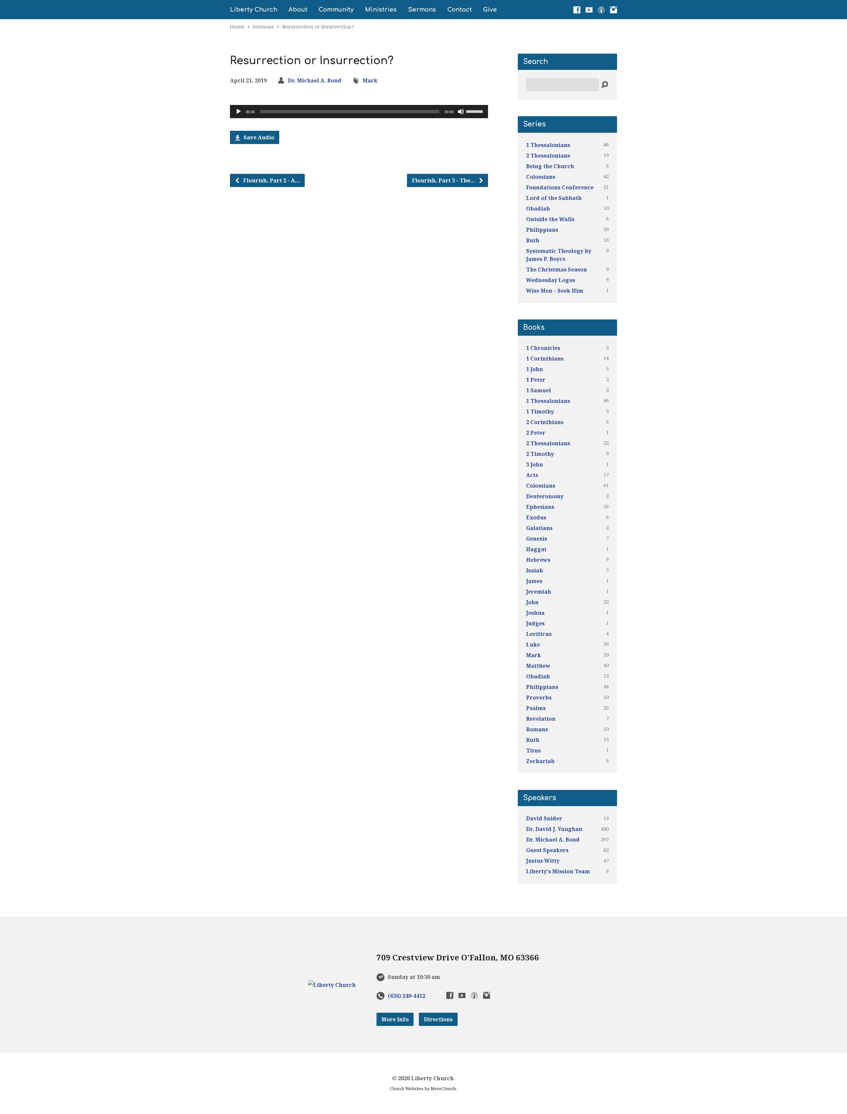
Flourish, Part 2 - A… (271, 180)
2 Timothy (540, 454)
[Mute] (461, 111)
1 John (534, 369)
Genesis (536, 538)
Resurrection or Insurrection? (318, 26)
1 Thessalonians (548, 145)
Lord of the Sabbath (554, 198)
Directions (438, 1019)
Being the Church (550, 166)
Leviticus (539, 634)
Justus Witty (542, 860)
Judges (535, 623)
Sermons (422, 10)
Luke (533, 644)
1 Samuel (538, 390)
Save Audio (258, 137)
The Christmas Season (556, 269)
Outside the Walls (550, 219)
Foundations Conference (560, 187)
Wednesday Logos (550, 280)
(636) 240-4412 (406, 995)
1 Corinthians (544, 358)
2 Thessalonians (548, 155)
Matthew (538, 665)
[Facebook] (576, 9)
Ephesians (540, 506)
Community (336, 10)
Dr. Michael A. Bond (314, 80)
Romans (537, 729)
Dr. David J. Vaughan (554, 829)
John (532, 602)
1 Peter (535, 379)
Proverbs (539, 697)
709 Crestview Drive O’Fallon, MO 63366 (458, 957)
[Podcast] (601, 9)
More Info (395, 1019)
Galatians (539, 528)
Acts (532, 475)
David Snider (544, 818)
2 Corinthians (544, 422)
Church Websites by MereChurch (423, 1088)
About (298, 10)
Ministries (381, 10)
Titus (533, 750)
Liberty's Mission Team (558, 871)
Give (490, 10)
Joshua (535, 612)
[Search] (604, 84)
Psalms (536, 708)
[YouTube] (589, 9)
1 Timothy (540, 411)
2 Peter (535, 432)
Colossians (540, 176)
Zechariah (540, 761)
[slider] (475, 111)
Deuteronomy (544, 496)
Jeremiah (538, 591)
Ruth (532, 240)
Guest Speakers (547, 850)
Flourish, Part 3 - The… (444, 180)
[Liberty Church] (332, 985)
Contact (459, 10)
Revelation (541, 718)
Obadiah (538, 208)
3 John (534, 464)
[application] (359, 111)
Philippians (542, 229)
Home (237, 26)
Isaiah (534, 570)
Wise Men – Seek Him (554, 290)
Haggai (536, 549)
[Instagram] (613, 9)
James (534, 581)
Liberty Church (253, 10)
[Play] (238, 111)
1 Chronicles (543, 348)
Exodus (536, 517)
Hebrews (538, 559)
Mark (370, 80)
